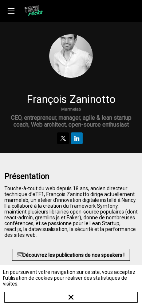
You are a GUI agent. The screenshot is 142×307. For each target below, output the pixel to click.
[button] (11, 11)
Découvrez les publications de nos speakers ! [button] (74, 255)
